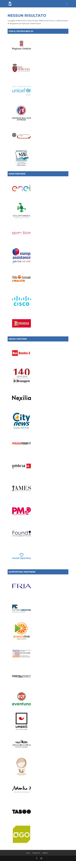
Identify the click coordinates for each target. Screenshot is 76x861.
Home (28, 853)
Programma (36, 853)
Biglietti (45, 853)
